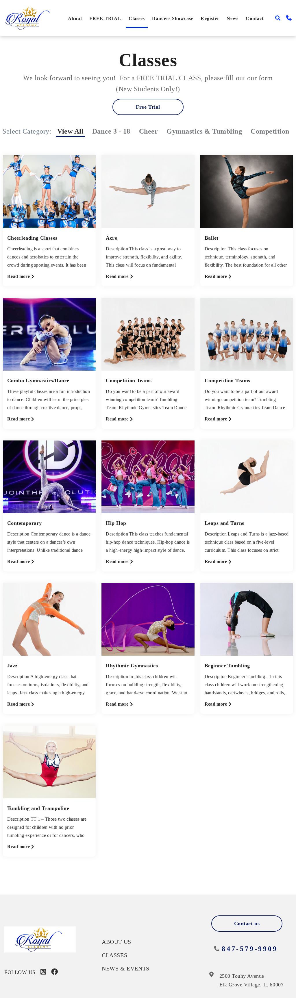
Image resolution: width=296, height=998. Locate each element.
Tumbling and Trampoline (38, 808)
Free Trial (148, 107)
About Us (116, 942)
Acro (111, 238)
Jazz (12, 666)
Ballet (212, 238)
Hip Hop (116, 523)
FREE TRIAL (105, 18)
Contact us (247, 923)
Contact (255, 18)
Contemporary (24, 523)
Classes (137, 18)
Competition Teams (128, 380)
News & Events (125, 968)
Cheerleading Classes (32, 238)
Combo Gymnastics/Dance (38, 380)
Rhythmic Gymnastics (132, 666)
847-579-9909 (250, 949)
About (75, 18)
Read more (20, 277)
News (232, 18)
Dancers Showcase (172, 18)
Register (210, 18)
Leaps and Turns (224, 523)
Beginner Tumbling (227, 666)
